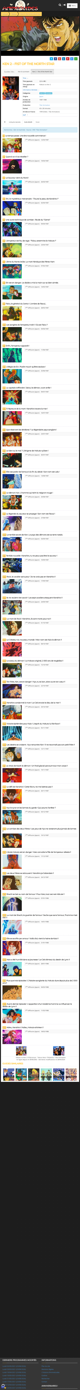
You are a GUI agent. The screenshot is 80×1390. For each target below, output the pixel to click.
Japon (41, 96)
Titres (24, 78)
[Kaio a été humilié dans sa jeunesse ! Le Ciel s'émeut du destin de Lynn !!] (12, 969)
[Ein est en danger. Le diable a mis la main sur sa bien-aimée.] (12, 292)
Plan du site (46, 1366)
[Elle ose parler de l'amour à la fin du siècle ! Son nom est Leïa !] (12, 481)
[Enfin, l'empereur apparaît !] (12, 355)
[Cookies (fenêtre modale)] (3, 1386)
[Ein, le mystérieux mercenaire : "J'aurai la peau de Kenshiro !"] (12, 208)
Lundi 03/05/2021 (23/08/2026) (14, 1366)
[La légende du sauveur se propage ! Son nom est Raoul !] (12, 523)
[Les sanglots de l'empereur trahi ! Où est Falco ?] (12, 334)
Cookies (44, 1375)
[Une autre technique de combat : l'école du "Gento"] (12, 229)
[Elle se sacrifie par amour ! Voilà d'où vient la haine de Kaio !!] (12, 948)
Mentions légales (48, 1369)
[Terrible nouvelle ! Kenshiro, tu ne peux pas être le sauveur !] (12, 565)
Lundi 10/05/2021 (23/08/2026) (14, 1375)
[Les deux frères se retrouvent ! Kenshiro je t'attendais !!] (12, 882)
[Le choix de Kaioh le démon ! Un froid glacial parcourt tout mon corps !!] (12, 775)
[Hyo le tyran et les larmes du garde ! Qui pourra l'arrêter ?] (12, 817)
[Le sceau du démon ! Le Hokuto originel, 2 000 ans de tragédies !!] (12, 670)
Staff (24, 115)
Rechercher (46, 1378)
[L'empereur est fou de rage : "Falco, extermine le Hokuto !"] (12, 250)
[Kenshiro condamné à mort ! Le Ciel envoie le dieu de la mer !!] (12, 712)
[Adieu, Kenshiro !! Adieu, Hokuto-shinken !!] (12, 1037)
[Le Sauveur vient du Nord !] (12, 187)
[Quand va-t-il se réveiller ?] (12, 166)
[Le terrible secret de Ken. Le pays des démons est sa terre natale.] (12, 544)
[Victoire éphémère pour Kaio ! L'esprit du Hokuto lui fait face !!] (12, 733)
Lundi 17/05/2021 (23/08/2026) (14, 1382)
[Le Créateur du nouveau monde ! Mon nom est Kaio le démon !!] (12, 649)
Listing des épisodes (15, 122)
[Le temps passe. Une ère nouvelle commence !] (12, 145)
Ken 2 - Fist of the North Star (42, 72)
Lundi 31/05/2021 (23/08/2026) (14, 1378)
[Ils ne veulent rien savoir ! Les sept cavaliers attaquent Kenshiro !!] (12, 607)
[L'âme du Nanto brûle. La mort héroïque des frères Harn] (12, 271)
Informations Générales (30, 90)
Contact (44, 1382)
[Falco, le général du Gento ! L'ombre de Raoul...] (12, 313)
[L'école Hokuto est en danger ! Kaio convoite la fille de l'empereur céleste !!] (12, 861)
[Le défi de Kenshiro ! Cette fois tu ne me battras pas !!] (12, 796)
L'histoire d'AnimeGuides (50, 1372)
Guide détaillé (28, 122)
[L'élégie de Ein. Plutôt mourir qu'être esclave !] (12, 376)
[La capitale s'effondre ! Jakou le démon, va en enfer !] (12, 397)
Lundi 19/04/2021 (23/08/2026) (14, 1372)
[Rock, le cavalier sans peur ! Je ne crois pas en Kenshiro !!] (12, 586)
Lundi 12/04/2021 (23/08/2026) (14, 1385)
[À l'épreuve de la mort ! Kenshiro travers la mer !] (12, 418)
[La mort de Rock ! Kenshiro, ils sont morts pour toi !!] (12, 628)
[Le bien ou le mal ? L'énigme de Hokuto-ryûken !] (12, 460)
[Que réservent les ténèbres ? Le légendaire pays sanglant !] (12, 439)
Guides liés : (9, 71)
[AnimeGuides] (20, 5)
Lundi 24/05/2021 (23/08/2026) (14, 1388)
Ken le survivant (23, 72)
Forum (37, 122)
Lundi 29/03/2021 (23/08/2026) (14, 1369)
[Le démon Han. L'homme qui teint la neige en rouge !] (12, 502)
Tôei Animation (44, 105)
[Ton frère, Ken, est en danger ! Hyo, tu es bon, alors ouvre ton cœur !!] (12, 691)
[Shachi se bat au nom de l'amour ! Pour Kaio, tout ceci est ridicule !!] (12, 903)
